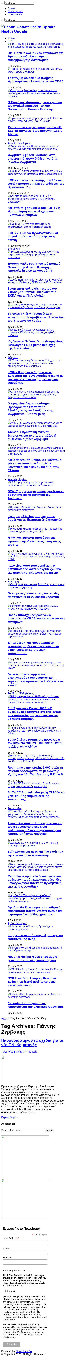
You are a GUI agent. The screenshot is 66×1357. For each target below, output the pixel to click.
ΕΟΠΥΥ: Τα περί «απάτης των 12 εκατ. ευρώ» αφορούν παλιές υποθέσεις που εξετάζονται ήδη (36, 183)
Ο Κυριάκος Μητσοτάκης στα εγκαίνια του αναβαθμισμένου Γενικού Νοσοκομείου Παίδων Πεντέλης (35, 105)
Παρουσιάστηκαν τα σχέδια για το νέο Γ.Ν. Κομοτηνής (32, 1042)
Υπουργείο (14, 248)
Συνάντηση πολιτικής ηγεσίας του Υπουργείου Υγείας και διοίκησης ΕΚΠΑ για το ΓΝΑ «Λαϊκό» (32, 292)
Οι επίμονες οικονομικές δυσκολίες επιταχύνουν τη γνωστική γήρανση (33, 595)
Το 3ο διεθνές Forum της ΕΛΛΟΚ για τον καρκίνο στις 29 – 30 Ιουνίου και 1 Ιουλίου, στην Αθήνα (35, 743)
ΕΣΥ (10, 41)
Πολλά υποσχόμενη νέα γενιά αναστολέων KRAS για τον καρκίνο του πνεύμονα (36, 618)
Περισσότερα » (9, 1117)
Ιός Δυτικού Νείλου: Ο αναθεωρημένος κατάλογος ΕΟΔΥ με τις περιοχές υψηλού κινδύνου (35, 345)
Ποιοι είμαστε (15, 11)
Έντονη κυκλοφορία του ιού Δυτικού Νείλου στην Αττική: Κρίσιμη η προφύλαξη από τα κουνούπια (34, 267)
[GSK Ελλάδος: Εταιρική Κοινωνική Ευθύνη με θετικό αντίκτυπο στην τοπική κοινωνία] (36, 972)
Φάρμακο (13, 357)
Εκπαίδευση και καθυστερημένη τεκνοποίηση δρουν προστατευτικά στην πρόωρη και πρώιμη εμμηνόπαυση (33, 648)
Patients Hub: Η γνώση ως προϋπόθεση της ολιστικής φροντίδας (36, 1005)
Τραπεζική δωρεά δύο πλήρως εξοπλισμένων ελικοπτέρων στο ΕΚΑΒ (36, 79)
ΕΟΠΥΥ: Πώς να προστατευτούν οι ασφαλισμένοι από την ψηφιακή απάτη (33, 236)
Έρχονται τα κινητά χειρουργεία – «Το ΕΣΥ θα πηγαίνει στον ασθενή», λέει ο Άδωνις (35, 131)
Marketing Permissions (14, 1270)
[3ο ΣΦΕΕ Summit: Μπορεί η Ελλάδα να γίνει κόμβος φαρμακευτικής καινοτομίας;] (36, 786)
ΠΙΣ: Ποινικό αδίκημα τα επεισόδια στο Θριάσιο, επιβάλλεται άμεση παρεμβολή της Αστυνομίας (36, 56)
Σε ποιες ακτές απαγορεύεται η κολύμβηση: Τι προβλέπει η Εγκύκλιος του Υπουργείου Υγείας (36, 317)
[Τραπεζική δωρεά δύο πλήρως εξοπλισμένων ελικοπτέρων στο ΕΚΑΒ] (36, 71)
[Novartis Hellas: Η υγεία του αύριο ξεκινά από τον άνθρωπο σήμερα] (36, 950)
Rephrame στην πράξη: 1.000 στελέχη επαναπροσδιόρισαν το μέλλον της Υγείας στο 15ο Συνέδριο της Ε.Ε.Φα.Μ (35, 771)
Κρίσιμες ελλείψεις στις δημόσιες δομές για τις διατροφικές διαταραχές (35, 518)
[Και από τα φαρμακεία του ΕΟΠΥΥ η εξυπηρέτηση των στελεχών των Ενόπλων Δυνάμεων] (36, 201)
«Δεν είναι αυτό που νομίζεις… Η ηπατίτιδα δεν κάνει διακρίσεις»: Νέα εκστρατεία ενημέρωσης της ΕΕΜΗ (34, 569)
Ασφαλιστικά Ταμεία (19, 143)
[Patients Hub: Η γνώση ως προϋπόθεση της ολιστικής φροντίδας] (36, 997)
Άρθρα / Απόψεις (17, 923)
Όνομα (6, 1248)
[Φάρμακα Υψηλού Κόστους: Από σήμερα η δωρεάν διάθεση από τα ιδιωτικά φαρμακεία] (36, 149)
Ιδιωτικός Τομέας (17, 479)
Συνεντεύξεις (15, 808)
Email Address (11, 1238)
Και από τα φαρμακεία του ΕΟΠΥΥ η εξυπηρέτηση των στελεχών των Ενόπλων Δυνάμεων (34, 211)
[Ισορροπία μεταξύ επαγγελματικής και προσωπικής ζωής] (36, 929)
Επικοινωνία (15, 14)
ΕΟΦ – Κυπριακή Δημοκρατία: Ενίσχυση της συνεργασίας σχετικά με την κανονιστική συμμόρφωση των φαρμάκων (35, 377)
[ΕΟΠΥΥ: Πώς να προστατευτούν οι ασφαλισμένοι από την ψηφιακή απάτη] (36, 226)
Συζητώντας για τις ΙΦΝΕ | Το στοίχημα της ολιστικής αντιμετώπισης (35, 853)
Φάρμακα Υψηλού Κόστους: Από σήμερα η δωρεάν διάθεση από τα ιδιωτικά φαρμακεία (32, 158)
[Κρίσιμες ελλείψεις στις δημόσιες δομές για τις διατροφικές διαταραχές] (36, 510)
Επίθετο (7, 1257)
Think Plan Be (24, 1351)
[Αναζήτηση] (2, 3)
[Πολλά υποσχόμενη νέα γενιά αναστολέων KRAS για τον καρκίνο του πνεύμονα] (36, 608)
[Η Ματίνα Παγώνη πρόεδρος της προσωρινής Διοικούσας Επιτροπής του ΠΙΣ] (36, 531)
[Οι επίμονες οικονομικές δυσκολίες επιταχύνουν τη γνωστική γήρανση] (36, 587)
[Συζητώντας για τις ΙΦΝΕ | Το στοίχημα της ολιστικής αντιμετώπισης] (36, 845)
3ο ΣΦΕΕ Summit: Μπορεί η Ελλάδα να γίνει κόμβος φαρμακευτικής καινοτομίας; (36, 796)
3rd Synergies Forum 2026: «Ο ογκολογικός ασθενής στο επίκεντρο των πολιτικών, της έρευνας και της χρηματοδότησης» (34, 713)
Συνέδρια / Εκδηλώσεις (21, 693)
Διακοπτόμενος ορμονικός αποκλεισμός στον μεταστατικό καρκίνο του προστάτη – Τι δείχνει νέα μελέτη (35, 679)
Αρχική (12, 8)
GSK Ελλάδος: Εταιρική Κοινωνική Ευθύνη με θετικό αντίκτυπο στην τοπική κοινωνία (33, 981)
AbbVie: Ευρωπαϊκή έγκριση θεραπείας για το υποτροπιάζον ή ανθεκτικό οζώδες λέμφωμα (32, 435)
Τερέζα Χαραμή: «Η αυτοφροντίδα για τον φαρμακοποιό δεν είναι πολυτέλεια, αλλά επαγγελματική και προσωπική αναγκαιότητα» (35, 828)
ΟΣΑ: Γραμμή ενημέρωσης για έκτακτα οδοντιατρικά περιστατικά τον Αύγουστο (36, 495)
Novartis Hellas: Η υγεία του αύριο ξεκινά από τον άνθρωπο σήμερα (32, 958)
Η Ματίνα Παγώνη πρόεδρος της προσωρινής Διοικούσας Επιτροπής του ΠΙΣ (34, 541)
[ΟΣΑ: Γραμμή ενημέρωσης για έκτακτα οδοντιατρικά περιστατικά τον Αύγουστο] (36, 485)
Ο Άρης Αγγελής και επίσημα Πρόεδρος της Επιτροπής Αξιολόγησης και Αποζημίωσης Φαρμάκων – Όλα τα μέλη (30, 409)
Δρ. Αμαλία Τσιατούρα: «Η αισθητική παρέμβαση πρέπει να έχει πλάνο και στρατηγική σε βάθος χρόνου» (35, 911)
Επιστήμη (13, 581)
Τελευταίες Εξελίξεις (12, 1051)
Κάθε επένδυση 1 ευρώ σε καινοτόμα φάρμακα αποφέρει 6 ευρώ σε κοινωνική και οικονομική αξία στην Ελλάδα (35, 465)
